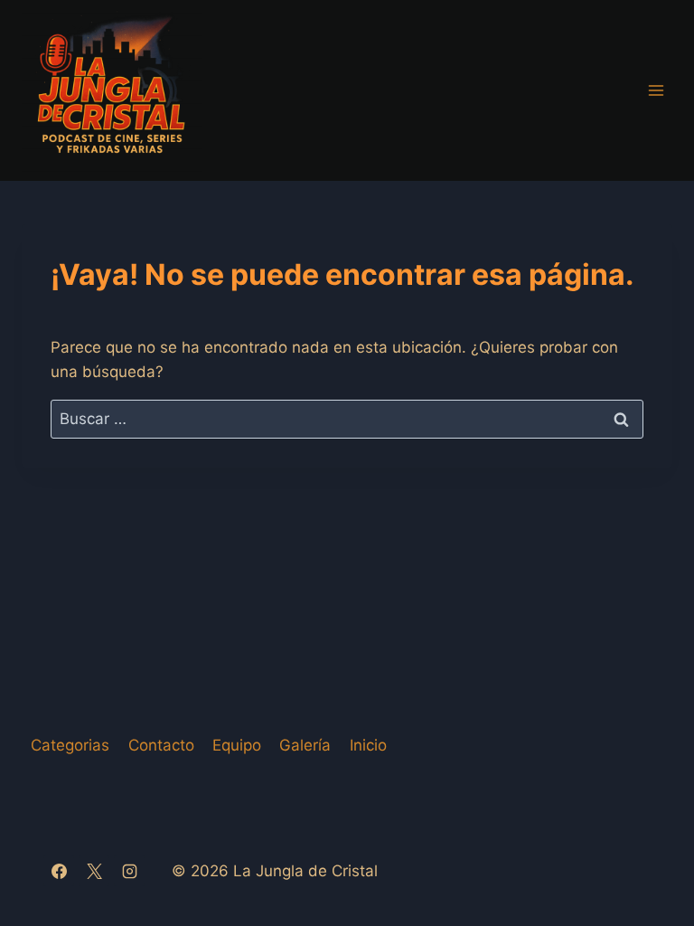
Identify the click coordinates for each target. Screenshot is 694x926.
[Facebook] (58, 870)
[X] (94, 870)
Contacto (161, 745)
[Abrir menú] (655, 90)
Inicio (368, 745)
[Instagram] (129, 870)
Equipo (236, 745)
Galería (305, 745)
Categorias (70, 745)
